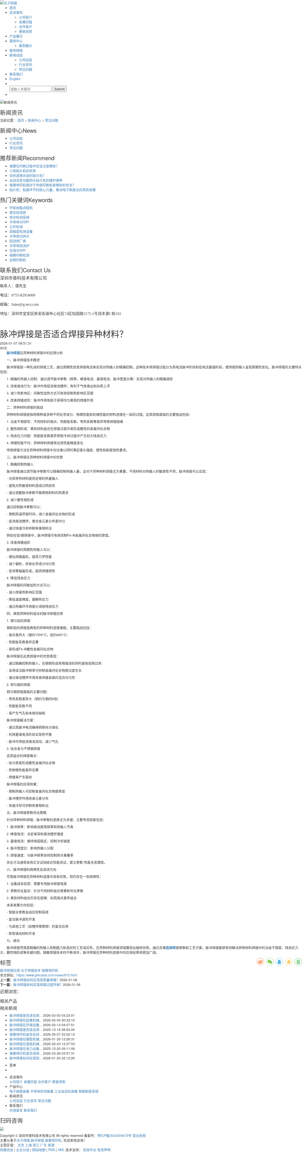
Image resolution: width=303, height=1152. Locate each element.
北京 (21, 1145)
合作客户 (25, 26)
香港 (51, 1145)
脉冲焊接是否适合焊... (25, 1015)
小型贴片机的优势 (22, 170)
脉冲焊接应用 (10, 970)
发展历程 (25, 21)
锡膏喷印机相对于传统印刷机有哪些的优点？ (42, 184)
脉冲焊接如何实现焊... (25, 1058)
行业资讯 (25, 64)
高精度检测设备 (21, 231)
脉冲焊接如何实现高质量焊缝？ (36, 979)
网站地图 (38, 1149)
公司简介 (25, 17)
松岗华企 (89, 1149)
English (14, 78)
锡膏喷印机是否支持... (25, 1034)
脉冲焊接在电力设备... (25, 1048)
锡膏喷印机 (50, 970)
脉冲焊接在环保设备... (25, 1024)
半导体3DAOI (19, 236)
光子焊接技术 (31, 970)
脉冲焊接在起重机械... (25, 1020)
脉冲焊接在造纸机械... (25, 1043)
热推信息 (6, 1149)
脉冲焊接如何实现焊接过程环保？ (38, 984)
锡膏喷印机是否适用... (25, 1053)
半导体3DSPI (19, 221)
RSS (51, 1149)
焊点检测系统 (19, 217)
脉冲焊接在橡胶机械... (25, 1039)
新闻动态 (16, 55)
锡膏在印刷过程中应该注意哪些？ (34, 166)
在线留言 (16, 1110)
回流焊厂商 (17, 240)
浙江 (36, 1145)
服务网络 (16, 50)
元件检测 (16, 226)
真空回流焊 (17, 212)
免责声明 (104, 1149)
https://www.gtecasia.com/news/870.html (47, 975)
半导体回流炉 (19, 245)
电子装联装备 (19, 1091)
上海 (28, 1145)
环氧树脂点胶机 (21, 207)
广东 (43, 1145)
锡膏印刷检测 (19, 255)
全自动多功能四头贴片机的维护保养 (35, 180)
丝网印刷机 (17, 259)
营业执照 (139, 1135)
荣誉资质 (25, 31)
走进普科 (16, 12)
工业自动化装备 (66, 1091)
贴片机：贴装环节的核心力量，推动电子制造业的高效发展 (52, 189)
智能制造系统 (88, 1091)
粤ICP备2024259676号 (114, 1135)
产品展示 (16, 36)
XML (61, 1149)
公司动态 (25, 59)
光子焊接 (23, 1140)
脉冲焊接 (37, 1140)
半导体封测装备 (41, 1091)
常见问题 (25, 69)
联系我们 (16, 74)
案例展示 (25, 45)
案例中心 (16, 40)
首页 (12, 7)
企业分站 (22, 1149)
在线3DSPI (17, 250)
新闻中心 (34, 120)
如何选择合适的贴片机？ (27, 175)
